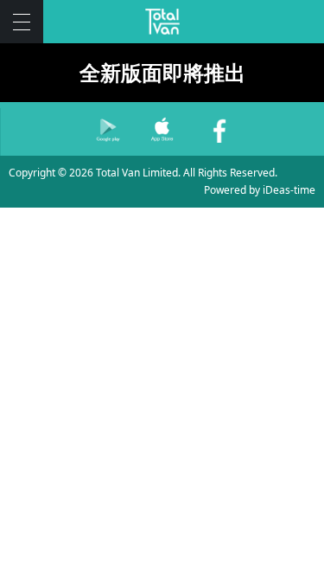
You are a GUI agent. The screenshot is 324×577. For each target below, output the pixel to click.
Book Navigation (21, 21)
